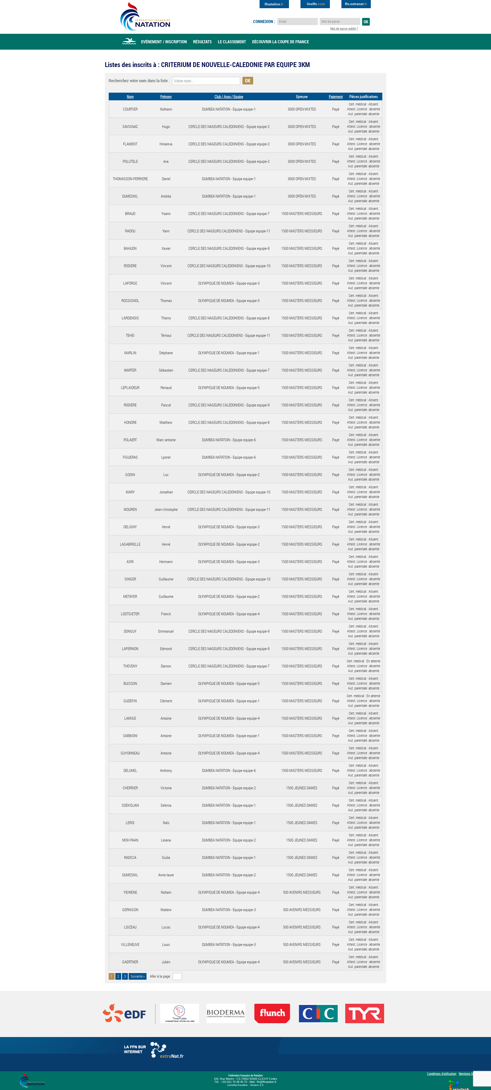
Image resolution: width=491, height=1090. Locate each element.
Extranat (356, 4)
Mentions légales (470, 1073)
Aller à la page (160, 976)
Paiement (336, 96)
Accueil (129, 41)
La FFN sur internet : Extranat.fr (154, 1051)
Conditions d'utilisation (441, 1073)
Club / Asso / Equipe (229, 96)
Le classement (232, 42)
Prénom (166, 96)
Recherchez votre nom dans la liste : (139, 80)
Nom (130, 96)
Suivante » (137, 976)
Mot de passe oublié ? (344, 28)
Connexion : (264, 21)
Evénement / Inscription (164, 42)
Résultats (202, 42)
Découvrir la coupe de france (280, 42)
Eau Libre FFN (145, 16)
